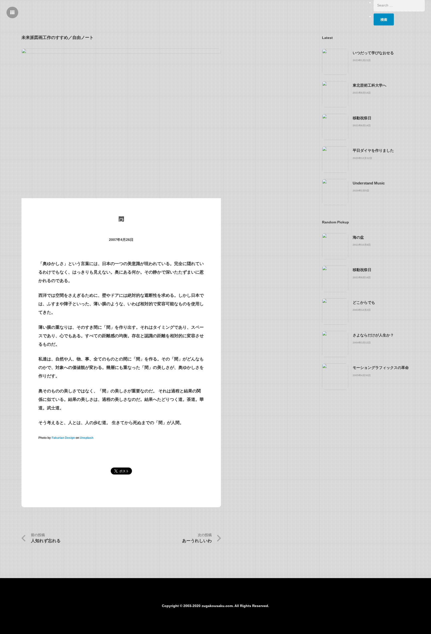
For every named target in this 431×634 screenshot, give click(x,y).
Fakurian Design (63, 438)
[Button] (12, 12)
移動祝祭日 (362, 118)
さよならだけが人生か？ (373, 335)
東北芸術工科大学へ (369, 85)
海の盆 (358, 237)
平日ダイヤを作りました (373, 150)
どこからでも (364, 302)
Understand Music (369, 183)
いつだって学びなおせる (373, 53)
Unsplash (86, 438)
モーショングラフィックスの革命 (381, 367)
